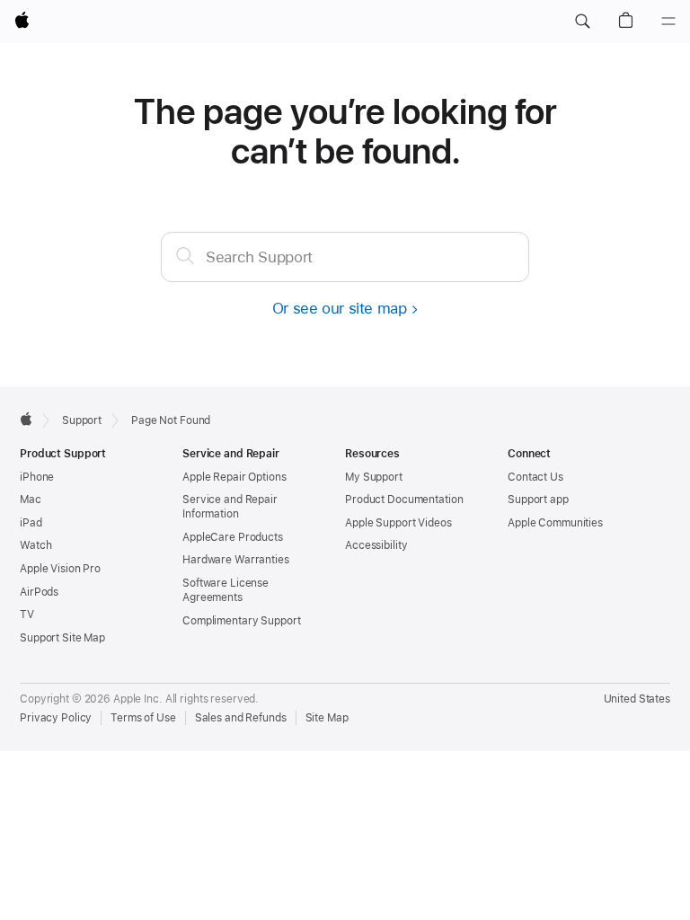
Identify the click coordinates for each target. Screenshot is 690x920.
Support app (538, 499)
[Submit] (185, 255)
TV (27, 614)
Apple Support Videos (398, 523)
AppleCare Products (232, 537)
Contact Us (535, 477)
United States (637, 699)
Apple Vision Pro (60, 568)
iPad (31, 523)
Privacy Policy (56, 718)
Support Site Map (62, 638)
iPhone (37, 477)
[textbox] (345, 257)
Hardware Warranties (235, 559)
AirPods (39, 592)
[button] (582, 21)
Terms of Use (143, 718)
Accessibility (376, 545)
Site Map (327, 718)
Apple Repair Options (234, 477)
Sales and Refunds (241, 718)
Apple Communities (555, 523)
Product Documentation (404, 499)
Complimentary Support (241, 621)
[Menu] (668, 21)
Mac (30, 499)
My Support (373, 477)
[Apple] (26, 419)
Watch (35, 545)
